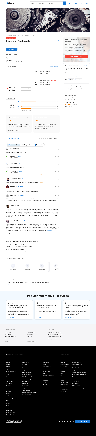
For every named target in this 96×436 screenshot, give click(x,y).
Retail (44, 382)
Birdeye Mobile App (10, 414)
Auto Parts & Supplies (10, 336)
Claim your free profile (76, 56)
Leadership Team (65, 364)
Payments (8, 385)
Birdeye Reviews (64, 384)
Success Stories (64, 382)
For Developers (75, 381)
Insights (8, 395)
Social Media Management (28, 397)
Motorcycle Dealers (32, 341)
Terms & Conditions (10, 428)
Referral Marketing (26, 381)
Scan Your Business (76, 376)
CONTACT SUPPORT (82, 421)
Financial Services (47, 366)
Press (62, 375)
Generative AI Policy (42, 428)
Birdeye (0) (39, 145)
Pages (7, 369)
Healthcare (45, 369)
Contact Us (63, 391)
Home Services (46, 371)
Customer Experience (27, 394)
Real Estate (45, 380)
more (12, 128)
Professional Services (77, 364)
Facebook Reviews (26, 390)
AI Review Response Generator (79, 372)
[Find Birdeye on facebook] (59, 421)
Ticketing (8, 400)
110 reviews (17, 44)
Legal (44, 373)
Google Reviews (25, 385)
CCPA (36, 428)
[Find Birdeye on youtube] (70, 421)
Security (25, 428)
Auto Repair (8, 334)
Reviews (8, 364)
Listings (8, 362)
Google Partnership (10, 412)
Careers (62, 380)
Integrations (9, 410)
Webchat (8, 376)
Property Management (48, 375)
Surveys (8, 393)
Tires (22, 35)
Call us (69, 73)
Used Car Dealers (31, 332)
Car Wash (29, 336)
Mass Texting (9, 383)
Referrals (8, 366)
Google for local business (28, 370)
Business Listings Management (29, 392)
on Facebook (22, 148)
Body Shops (30, 334)
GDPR (29, 428)
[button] (14, 233)
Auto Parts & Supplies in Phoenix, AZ (56, 334)
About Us (63, 362)
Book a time (63, 369)
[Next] (57, 267)
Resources (63, 371)
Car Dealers (8, 341)
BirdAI (7, 405)
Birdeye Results (64, 387)
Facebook (79, 79)
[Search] (64, 3)
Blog (62, 373)
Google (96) (27, 145)
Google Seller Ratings (11, 371)
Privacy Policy (19, 428)
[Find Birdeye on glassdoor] (73, 421)
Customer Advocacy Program (79, 388)
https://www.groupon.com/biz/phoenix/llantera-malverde (78, 76)
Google (71, 79)
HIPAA (32, 428)
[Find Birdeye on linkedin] (64, 421)
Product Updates (64, 378)
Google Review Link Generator (79, 374)
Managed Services (76, 362)
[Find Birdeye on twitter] (62, 421)
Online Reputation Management (29, 376)
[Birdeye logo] (10, 3)
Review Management (27, 372)
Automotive (16, 35)
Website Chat (25, 383)
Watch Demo (64, 366)
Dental (44, 364)
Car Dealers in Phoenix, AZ (54, 336)
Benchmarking (9, 398)
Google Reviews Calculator (78, 370)
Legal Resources (64, 389)
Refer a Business (76, 385)
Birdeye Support (76, 383)
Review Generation (26, 374)
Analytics (8, 408)
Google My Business (26, 388)
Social (7, 379)
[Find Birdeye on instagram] (67, 421)
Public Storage (46, 378)
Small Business (25, 362)
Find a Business (75, 379)
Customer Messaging (27, 379)
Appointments (9, 381)
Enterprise (24, 364)
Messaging (8, 391)
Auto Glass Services (32, 339)
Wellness (45, 384)
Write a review (73, 3)
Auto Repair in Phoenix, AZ (54, 332)
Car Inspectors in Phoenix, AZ (55, 339)
